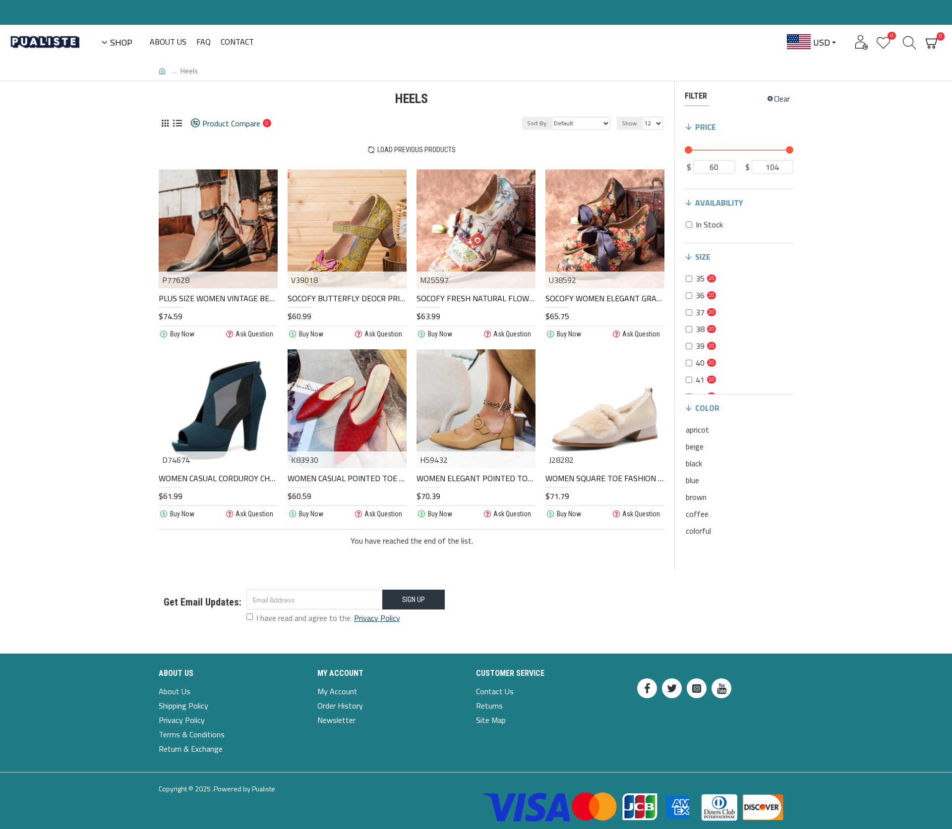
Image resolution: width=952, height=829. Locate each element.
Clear (782, 99)
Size (703, 257)
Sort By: (537, 123)
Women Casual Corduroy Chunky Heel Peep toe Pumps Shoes (218, 478)
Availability (719, 203)
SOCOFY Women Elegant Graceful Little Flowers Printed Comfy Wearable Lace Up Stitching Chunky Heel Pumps (604, 298)
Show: (630, 123)
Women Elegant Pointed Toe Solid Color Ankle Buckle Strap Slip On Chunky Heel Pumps (476, 478)
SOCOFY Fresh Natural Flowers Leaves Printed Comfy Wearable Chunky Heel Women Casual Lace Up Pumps (476, 298)
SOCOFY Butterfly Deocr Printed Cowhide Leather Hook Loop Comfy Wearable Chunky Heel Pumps (347, 298)
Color (707, 408)
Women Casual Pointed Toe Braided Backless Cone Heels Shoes (347, 478)
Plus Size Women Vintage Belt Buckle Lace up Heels (218, 298)
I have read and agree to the (328, 618)
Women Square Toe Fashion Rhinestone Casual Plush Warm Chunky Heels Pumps (604, 478)
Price (705, 127)
